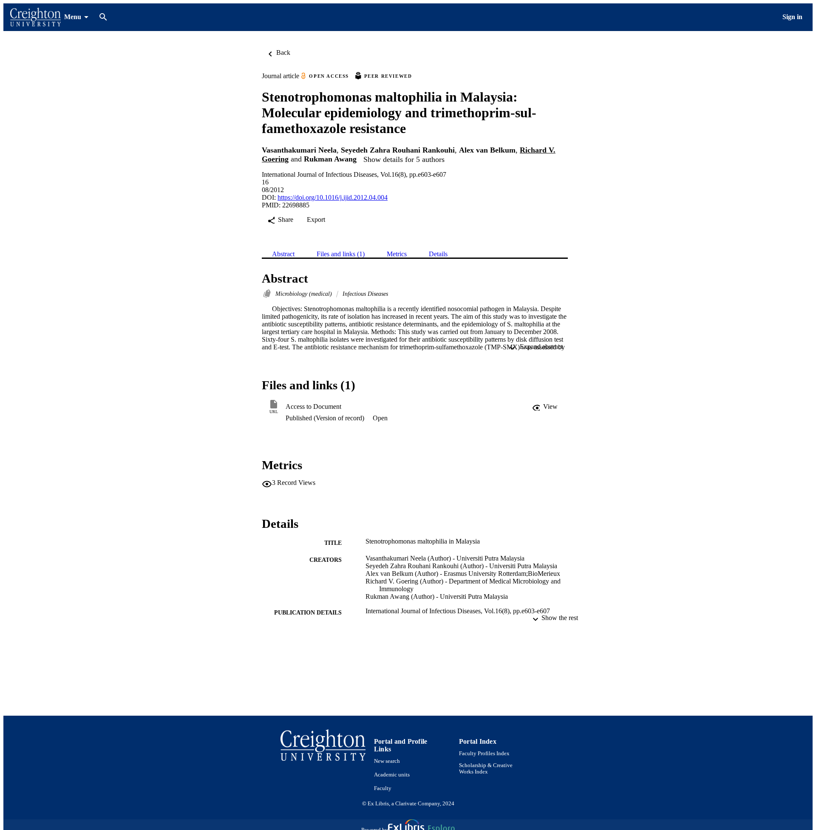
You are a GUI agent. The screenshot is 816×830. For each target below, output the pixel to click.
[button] (545, 407)
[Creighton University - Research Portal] (35, 17)
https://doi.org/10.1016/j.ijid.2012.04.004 (333, 197)
